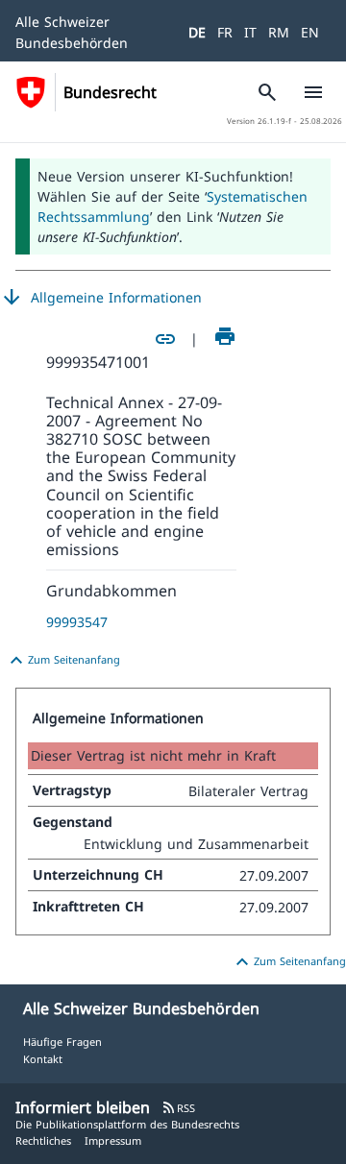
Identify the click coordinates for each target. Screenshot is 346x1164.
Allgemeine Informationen (101, 297)
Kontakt (42, 1059)
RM (278, 32)
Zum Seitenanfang (62, 660)
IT (250, 32)
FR (225, 32)
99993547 (77, 622)
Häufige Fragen (62, 1041)
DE (197, 32)
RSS (178, 1108)
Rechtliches (43, 1140)
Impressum (113, 1140)
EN (310, 32)
